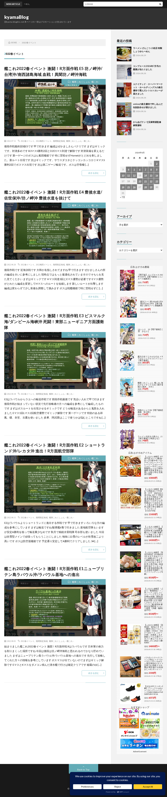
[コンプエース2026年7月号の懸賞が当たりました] (124, 72)
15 (151, 175)
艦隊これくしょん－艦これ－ (79, 141)
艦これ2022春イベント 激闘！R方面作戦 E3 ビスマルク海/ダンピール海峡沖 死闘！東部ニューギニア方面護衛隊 (55, 321)
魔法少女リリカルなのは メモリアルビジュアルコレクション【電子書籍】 (151, 358)
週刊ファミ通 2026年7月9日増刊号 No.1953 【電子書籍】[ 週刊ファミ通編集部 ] (152, 303)
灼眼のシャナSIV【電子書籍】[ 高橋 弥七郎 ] (151, 411)
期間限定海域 (59, 141)
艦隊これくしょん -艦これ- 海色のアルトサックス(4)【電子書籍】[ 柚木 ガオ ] (151, 385)
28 (145, 187)
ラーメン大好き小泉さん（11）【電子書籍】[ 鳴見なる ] (151, 437)
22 (151, 181)
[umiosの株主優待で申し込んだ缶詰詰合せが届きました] (124, 110)
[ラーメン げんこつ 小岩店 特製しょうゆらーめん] (124, 54)
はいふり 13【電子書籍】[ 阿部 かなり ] (151, 330)
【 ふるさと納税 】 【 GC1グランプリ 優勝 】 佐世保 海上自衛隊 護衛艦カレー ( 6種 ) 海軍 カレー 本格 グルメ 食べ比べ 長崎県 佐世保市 (154, 531)
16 (156, 175)
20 (139, 181)
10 (123, 175)
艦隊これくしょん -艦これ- (85, 81)
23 (156, 181)
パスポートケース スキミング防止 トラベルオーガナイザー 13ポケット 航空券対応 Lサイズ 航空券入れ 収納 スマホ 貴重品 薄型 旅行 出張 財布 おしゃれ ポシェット (155, 663)
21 (145, 181)
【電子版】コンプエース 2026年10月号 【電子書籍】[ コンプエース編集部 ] (151, 277)
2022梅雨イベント (44, 141)
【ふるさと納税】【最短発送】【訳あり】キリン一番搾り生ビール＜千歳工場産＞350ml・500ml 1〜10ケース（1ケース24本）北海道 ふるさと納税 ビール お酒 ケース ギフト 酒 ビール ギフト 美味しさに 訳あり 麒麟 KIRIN (155, 634)
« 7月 (122, 197)
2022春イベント (27, 141)
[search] (160, 4)
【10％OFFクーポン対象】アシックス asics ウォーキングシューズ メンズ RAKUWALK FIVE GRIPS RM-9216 (154, 690)
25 (128, 187)
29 (151, 187)
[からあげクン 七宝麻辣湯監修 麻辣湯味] (124, 127)
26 (134, 187)
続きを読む (93, 173)
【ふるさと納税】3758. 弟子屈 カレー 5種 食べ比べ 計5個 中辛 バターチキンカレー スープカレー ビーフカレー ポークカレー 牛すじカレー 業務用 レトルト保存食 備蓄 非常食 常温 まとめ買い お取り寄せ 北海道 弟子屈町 (154, 465)
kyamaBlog (16, 17)
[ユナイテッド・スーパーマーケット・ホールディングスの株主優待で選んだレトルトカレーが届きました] (124, 90)
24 (123, 187)
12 (134, 175)
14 (145, 175)
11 (128, 175)
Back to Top (83, 769)
